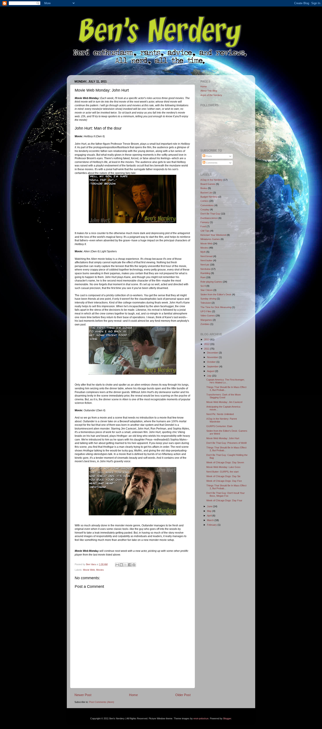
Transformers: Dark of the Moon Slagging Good (223, 396)
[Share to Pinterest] (134, 565)
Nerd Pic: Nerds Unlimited (220, 414)
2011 (207, 348)
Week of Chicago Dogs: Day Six (223, 476)
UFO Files (205, 311)
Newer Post (82, 695)
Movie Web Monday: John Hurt (222, 438)
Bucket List (206, 192)
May (209, 511)
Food (203, 226)
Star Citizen (206, 290)
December (213, 352)
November (213, 357)
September (213, 366)
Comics (204, 201)
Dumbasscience (209, 218)
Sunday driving (208, 298)
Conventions (207, 205)
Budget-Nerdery (209, 196)
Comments (211, 162)
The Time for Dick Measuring (215, 307)
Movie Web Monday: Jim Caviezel (224, 402)
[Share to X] (125, 565)
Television (205, 302)
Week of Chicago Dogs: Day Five (224, 481)
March (210, 520)
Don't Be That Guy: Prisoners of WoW (226, 443)
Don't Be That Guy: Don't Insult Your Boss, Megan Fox (225, 494)
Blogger (227, 718)
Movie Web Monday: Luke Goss (223, 467)
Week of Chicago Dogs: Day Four (224, 500)
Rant (202, 277)
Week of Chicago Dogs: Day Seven (225, 462)
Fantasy (204, 222)
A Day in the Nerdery (211, 180)
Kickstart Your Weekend (213, 235)
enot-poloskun (201, 718)
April (209, 515)
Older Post (183, 695)
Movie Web (89, 569)
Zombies (205, 324)
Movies (100, 569)
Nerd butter (206, 260)
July (209, 375)
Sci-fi (203, 286)
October (211, 362)
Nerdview (205, 269)
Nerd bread (206, 256)
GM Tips (205, 230)
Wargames (206, 320)
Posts (208, 156)
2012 (207, 344)
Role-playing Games (211, 281)
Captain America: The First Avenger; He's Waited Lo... (225, 381)
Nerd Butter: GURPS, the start (222, 471)
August (211, 371)
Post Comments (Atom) (101, 702)
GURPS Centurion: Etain (219, 426)
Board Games (207, 184)
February (212, 524)
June (210, 506)
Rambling (205, 273)
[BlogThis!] (121, 565)
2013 (207, 339)
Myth (203, 252)
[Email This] (117, 565)
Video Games (207, 315)
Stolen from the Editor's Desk (215, 294)
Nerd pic (204, 264)
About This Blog (208, 90)
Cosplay (204, 209)
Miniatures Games (210, 239)
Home (133, 695)
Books (203, 188)
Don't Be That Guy (210, 213)
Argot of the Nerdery (211, 95)
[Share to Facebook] (129, 565)
